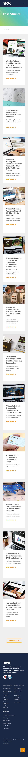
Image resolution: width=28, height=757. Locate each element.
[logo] (7, 663)
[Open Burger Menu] (24, 3)
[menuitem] (8, 686)
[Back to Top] (22, 750)
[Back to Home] (7, 3)
